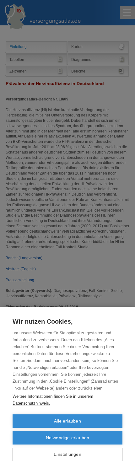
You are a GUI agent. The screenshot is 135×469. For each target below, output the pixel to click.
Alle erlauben (67, 421)
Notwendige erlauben (67, 437)
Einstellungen (67, 454)
